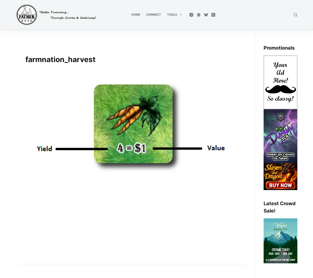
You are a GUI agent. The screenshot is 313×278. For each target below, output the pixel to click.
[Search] (295, 15)
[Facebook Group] (199, 15)
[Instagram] (191, 15)
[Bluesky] (206, 15)
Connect (153, 14)
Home (135, 14)
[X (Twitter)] (213, 15)
